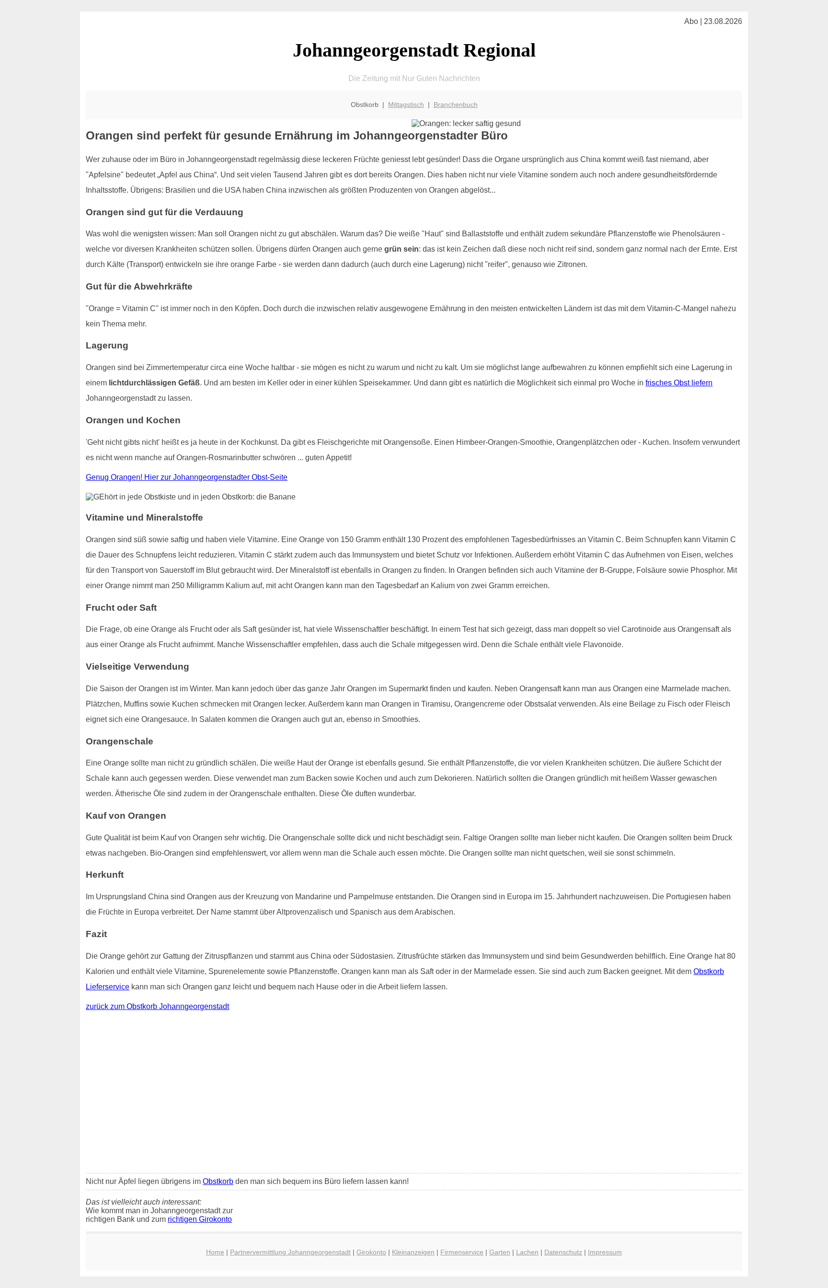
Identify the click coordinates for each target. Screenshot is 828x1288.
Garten (499, 1252)
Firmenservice (461, 1252)
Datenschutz (563, 1252)
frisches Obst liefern (679, 383)
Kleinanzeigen (413, 1252)
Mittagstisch (406, 104)
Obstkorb (218, 1181)
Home (215, 1252)
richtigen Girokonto (200, 1219)
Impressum (605, 1252)
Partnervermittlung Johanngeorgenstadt (290, 1252)
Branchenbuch (456, 104)
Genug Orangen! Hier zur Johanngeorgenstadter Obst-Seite (187, 477)
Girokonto (371, 1252)
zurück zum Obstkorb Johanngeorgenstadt (157, 1006)
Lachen (527, 1252)
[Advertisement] (414, 1094)
